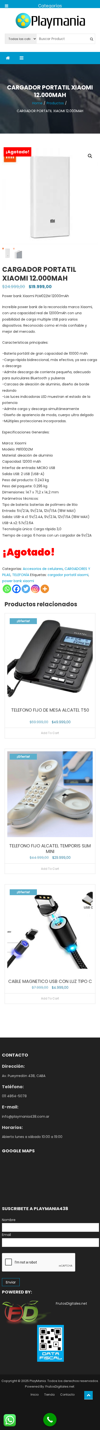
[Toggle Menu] (6, 4)
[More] (45, 589)
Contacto (67, 1394)
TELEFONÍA (20, 574)
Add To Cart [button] (50, 733)
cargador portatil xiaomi (68, 574)
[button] (90, 156)
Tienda (49, 1394)
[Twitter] (26, 589)
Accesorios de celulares (43, 568)
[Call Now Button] (50, 1419)
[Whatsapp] (7, 589)
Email (6, 1234)
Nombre (9, 1219)
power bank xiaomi (18, 580)
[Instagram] (35, 589)
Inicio (35, 1394)
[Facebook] (16, 589)
